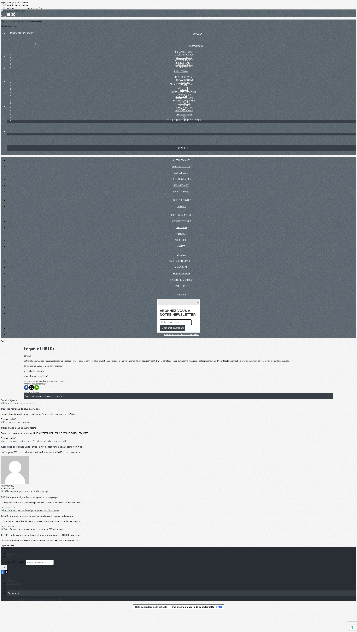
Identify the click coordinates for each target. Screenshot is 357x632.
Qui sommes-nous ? (184, 51)
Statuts (10, 553)
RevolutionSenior (184, 97)
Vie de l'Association (184, 54)
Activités (184, 67)
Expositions (181, 227)
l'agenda (184, 89)
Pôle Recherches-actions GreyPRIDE (184, 120)
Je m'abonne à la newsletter (13, 562)
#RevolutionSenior (184, 79)
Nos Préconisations (184, 60)
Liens (184, 117)
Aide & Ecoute (181, 240)
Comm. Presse (181, 286)
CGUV (9, 586)
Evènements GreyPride (181, 279)
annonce (28, 383)
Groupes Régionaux (184, 64)
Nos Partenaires (181, 185)
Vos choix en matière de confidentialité (193, 607)
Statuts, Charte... (181, 191)
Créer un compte (184, 114)
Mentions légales (13, 583)
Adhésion (184, 102)
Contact (181, 246)
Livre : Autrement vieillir (184, 92)
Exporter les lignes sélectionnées (14, 2)
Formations (184, 104)
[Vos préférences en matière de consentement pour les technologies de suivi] (352, 627)
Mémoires (184, 85)
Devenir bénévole (184, 110)
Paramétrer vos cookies (17, 589)
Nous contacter (181, 172)
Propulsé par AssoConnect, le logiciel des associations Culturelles (34, 599)
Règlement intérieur (15, 556)
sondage (42, 383)
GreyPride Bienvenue (184, 77)
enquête (35, 383)
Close (197, 302)
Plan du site (11, 578)
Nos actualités (181, 267)
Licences (10, 580)
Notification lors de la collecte (151, 607)
